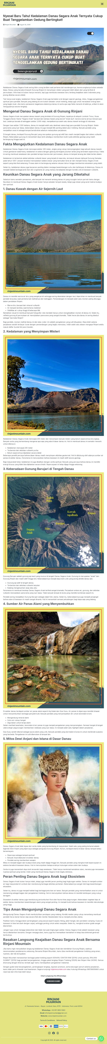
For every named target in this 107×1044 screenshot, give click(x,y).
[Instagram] (49, 1033)
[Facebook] (53, 1033)
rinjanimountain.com (58, 969)
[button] (102, 4)
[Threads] (58, 1033)
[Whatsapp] (101, 1038)
